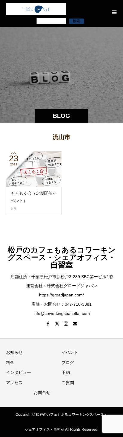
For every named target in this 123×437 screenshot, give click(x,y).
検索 (76, 21)
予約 (65, 372)
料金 (10, 362)
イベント (69, 352)
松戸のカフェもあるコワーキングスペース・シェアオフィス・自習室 (62, 257)
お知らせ (14, 352)
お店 (14, 208)
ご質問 (67, 382)
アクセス (14, 382)
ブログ (67, 362)
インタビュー (18, 372)
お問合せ (42, 392)
